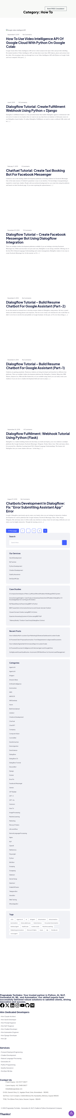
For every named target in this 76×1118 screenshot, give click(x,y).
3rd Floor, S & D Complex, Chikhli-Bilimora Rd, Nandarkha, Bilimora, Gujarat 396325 (31, 1096)
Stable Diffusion (14, 887)
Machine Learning (14, 816)
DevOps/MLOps (14, 578)
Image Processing (14, 812)
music (41, 930)
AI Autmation (42, 919)
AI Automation (53, 919)
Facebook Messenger (15, 783)
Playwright (12, 854)
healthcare (25, 926)
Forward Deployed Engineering (12, 1052)
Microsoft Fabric (14, 825)
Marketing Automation (17, 930)
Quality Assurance (14, 574)
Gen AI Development (15, 558)
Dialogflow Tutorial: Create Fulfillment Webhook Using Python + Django (35, 108)
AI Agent (11, 675)
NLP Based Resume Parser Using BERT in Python (23, 604)
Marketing (12, 821)
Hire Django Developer (9, 1035)
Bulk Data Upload (14, 709)
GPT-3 (11, 796)
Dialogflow (12, 754)
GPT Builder (12, 792)
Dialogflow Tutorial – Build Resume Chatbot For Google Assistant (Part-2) (36, 304)
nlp (47, 930)
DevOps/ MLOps (6, 1071)
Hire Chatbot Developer (9, 1029)
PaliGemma (12, 850)
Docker (11, 775)
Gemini (11, 787)
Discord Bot (12, 767)
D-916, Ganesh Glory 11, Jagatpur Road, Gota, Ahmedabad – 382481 (25, 1092)
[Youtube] (22, 1005)
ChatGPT (12, 725)
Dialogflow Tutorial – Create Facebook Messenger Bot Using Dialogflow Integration (36, 238)
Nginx (11, 837)
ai (26, 919)
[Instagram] (17, 1005)
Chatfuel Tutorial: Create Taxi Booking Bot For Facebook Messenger (35, 172)
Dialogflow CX (13, 758)
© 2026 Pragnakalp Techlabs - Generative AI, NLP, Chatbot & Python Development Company (31, 1108)
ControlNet (12, 738)
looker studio (35, 926)
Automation (13, 688)
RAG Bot (11, 862)
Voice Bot (12, 895)
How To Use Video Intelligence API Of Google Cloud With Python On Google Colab (35, 43)
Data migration (13, 746)
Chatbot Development (16, 570)
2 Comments (25, 166)
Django (11, 771)
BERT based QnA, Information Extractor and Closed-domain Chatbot (30, 608)
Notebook (54, 930)
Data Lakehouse (25, 923)
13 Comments (27, 230)
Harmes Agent (15, 926)
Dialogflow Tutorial (15, 762)
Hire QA (3, 1038)
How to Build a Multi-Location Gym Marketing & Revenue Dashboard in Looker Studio (34, 635)
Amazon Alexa (13, 680)
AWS (10, 692)
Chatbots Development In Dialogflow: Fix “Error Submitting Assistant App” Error (35, 507)
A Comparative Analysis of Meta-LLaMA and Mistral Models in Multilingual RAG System (34, 593)
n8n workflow (13, 829)
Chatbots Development (16, 717)
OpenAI (11, 845)
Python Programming (8, 1065)
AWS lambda (13, 700)
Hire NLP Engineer (7, 1026)
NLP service (12, 562)
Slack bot (12, 883)
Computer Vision (14, 733)
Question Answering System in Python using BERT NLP (25, 616)
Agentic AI (12, 667)
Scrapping (12, 870)
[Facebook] (2, 1005)
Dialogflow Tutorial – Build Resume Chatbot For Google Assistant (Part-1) (35, 366)
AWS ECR (12, 696)
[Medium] (32, 1005)
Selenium (12, 875)
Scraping (12, 866)
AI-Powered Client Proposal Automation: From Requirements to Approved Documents (35, 639)
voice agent (14, 933)
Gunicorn (12, 804)
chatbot (11, 713)
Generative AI (5, 1061)
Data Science (13, 750)
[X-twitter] (7, 1005)
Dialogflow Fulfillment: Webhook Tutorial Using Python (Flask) (38, 436)
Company (12, 729)
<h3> (12, 919)
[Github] (27, 1005)
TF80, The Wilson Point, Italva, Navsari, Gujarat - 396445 (21, 1099)
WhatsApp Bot (13, 904)
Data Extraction (14, 742)
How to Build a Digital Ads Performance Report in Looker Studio (28, 644)
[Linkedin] (12, 1005)
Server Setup (13, 879)
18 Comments (22, 102)
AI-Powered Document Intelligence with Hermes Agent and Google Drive (31, 648)
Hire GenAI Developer (8, 1019)
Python (11, 858)
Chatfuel (12, 721)
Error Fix (11, 779)
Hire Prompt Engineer (8, 1023)
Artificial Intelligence (15, 684)
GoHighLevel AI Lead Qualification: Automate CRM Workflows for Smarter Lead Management (37, 652)
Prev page (13, 531)
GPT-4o (11, 800)
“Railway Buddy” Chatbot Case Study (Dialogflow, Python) (27, 620)
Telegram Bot (13, 891)
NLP (10, 841)
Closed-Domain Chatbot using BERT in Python (23, 612)
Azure (11, 704)
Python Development (15, 566)
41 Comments (27, 429)
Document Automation (51, 923)
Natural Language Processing (18, 833)
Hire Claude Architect (8, 1016)
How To (11, 808)
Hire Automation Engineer (10, 1032)
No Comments (27, 34)
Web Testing (13, 899)
